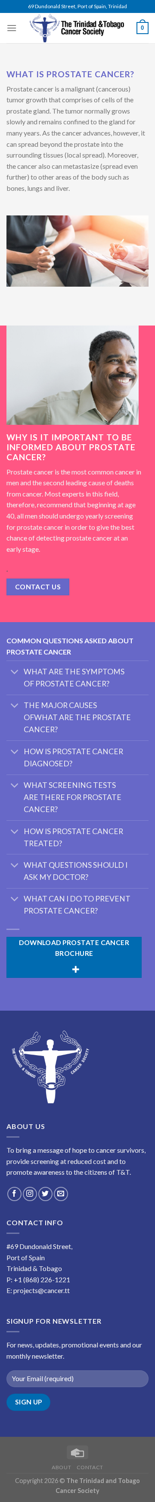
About (61, 1467)
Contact (90, 1467)
